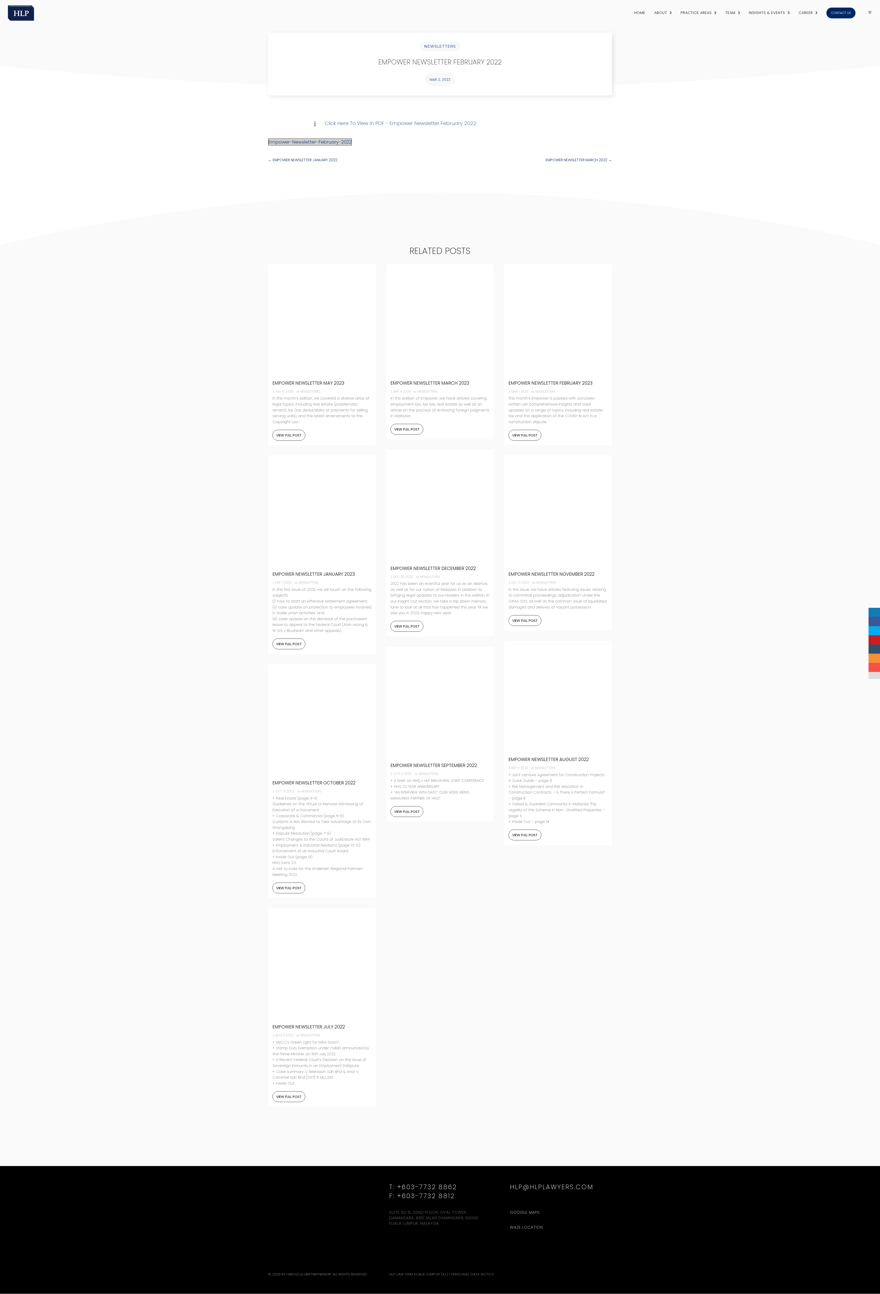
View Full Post (289, 435)
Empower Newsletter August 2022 (549, 759)
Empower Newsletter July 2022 (308, 1027)
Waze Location (526, 1227)
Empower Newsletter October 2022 (313, 783)
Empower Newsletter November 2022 (551, 574)
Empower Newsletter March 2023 (429, 383)
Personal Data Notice (472, 1274)
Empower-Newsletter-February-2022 (310, 142)
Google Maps (525, 1212)
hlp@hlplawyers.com (551, 1187)
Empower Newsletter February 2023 (550, 383)
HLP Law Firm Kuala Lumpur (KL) (418, 1274)
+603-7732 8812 (426, 1195)
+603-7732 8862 (427, 1187)
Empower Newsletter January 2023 (313, 574)
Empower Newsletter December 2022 (433, 568)
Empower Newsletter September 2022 (433, 765)
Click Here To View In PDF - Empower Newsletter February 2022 (400, 123)
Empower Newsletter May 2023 (308, 383)
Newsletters (440, 46)
